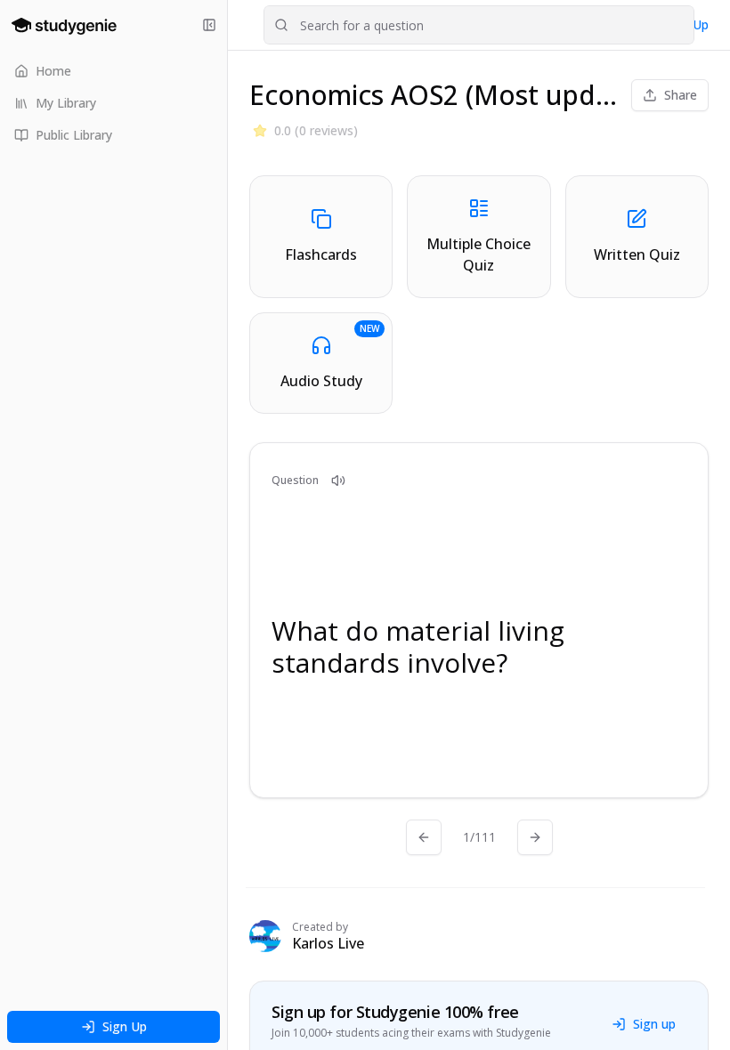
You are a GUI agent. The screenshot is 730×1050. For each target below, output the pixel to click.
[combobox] (479, 24)
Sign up (654, 1023)
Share (680, 94)
